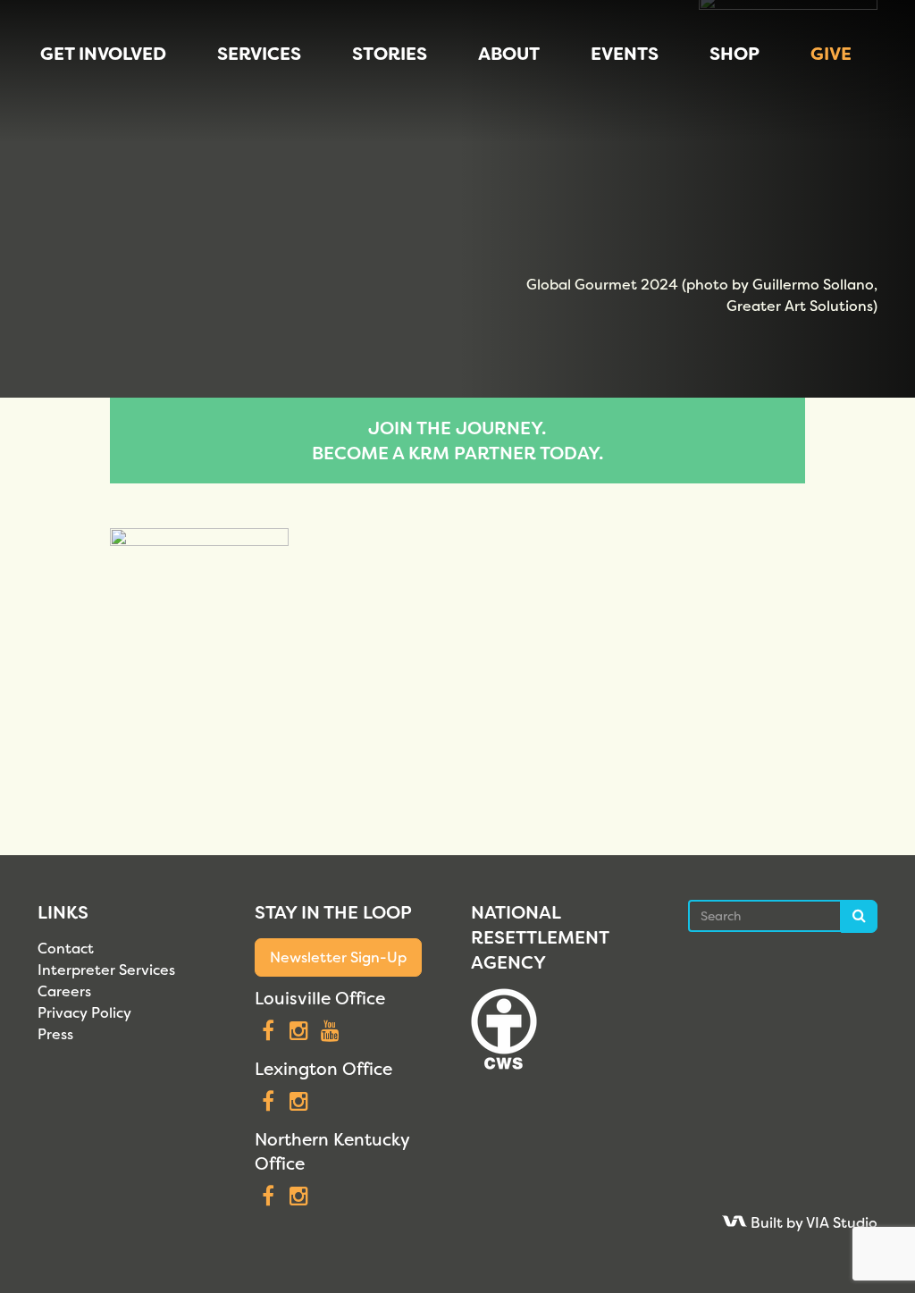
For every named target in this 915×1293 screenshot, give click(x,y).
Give (831, 53)
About (509, 53)
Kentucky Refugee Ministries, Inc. (77, 71)
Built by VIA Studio (812, 1222)
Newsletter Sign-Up (338, 957)
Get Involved (103, 53)
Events (625, 53)
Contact (66, 948)
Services (259, 53)
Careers (64, 991)
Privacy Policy (84, 1012)
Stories (389, 53)
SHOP (734, 53)
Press (55, 1034)
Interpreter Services (106, 970)
